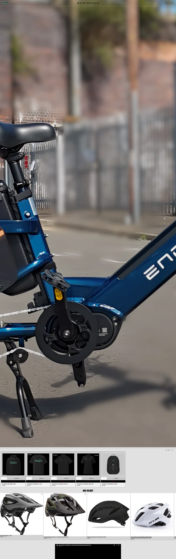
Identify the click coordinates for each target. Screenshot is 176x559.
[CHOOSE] (23, 474)
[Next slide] (23, 464)
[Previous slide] (3, 464)
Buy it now (13, 481)
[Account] (171, 3)
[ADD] (42, 533)
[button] (169, 450)
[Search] (169, 3)
